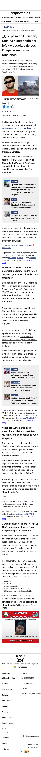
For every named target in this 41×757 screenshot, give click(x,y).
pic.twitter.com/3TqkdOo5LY (25, 418)
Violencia (14, 30)
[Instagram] (24, 656)
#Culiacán (12, 258)
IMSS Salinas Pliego (10, 21)
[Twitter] (8, 106)
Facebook (5, 738)
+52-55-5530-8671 (27, 684)
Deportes (5, 706)
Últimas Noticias (8, 17)
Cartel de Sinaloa (27, 30)
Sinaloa (5, 30)
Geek (4, 729)
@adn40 (32, 258)
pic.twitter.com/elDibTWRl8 (24, 514)
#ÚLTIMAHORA (8, 411)
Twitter (4, 743)
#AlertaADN (6, 248)
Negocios (6, 712)
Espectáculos (7, 723)
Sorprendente (7, 717)
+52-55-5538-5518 (27, 678)
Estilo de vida (7, 701)
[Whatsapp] (13, 106)
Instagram (5, 749)
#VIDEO (5, 496)
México (18, 17)
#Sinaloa (20, 258)
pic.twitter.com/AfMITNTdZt (12, 245)
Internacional (27, 17)
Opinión (37, 17)
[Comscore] (20, 667)
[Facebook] (4, 106)
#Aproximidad (27, 245)
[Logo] (20, 13)
